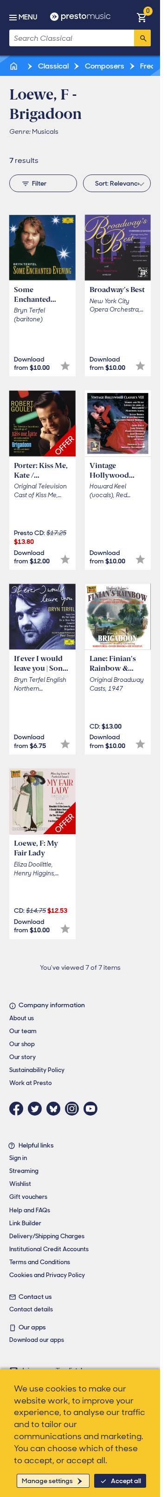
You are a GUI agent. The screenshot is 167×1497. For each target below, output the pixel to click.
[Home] (14, 66)
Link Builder (25, 1223)
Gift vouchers (28, 1197)
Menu (28, 17)
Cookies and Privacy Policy (47, 1275)
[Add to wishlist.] (65, 366)
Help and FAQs (29, 1210)
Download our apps (36, 1340)
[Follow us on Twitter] (37, 1109)
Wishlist (20, 1184)
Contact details (31, 1309)
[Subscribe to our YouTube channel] (93, 1109)
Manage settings (47, 1481)
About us (21, 1018)
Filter (39, 183)
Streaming (24, 1171)
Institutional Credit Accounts (49, 1249)
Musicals (45, 131)
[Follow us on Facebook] (18, 1109)
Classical (53, 66)
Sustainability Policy (36, 1070)
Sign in (18, 1158)
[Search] (142, 38)
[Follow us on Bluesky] (55, 1109)
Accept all (126, 1481)
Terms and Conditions (39, 1262)
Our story (22, 1057)
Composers (104, 66)
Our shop (22, 1044)
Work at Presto (30, 1083)
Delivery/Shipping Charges (46, 1236)
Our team (23, 1031)
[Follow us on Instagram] (74, 1109)
